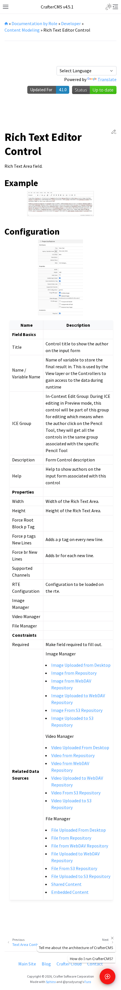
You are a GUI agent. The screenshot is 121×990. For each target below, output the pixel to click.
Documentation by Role (34, 23)
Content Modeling (22, 30)
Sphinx (51, 982)
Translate (107, 79)
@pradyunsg (72, 982)
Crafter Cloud (69, 964)
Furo (87, 982)
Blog (46, 964)
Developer (71, 23)
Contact (95, 964)
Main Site (27, 964)
